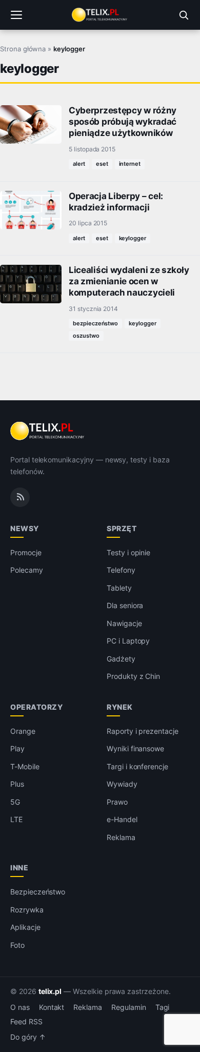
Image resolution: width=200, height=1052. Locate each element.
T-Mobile (24, 766)
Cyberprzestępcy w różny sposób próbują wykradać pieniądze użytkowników (122, 121)
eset (102, 163)
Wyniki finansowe (135, 748)
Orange (22, 731)
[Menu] (16, 15)
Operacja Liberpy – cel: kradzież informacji (116, 201)
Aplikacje (25, 927)
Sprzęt (121, 528)
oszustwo (86, 335)
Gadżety (121, 658)
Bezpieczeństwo (37, 891)
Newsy (24, 528)
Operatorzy (36, 707)
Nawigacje (124, 623)
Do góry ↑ (28, 1037)
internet (130, 163)
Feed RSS (26, 1022)
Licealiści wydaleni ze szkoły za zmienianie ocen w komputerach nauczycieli (129, 281)
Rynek (120, 707)
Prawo (117, 801)
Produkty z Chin (133, 676)
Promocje (26, 552)
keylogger (133, 238)
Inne (19, 867)
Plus (17, 784)
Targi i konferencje (137, 766)
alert (79, 163)
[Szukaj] (183, 15)
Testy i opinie (128, 552)
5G (15, 801)
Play (17, 748)
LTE (16, 819)
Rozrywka (27, 909)
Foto (17, 945)
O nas (20, 1007)
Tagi (162, 1007)
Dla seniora (125, 605)
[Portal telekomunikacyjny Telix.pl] (100, 15)
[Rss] (20, 497)
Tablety (119, 587)
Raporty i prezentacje (142, 731)
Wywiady (122, 784)
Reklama (121, 837)
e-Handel (122, 819)
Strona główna (23, 49)
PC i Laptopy (128, 640)
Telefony (121, 570)
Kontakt (52, 1007)
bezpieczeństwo (95, 323)
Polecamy (26, 570)
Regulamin (128, 1007)
